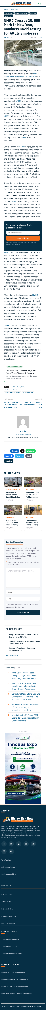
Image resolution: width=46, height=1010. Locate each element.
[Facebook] (4, 844)
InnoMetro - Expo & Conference (13, 972)
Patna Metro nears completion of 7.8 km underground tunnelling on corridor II (25, 707)
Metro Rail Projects (21, 13)
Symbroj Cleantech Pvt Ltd (11, 953)
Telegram (19, 456)
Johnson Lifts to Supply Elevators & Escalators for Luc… (22, 649)
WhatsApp (30, 451)
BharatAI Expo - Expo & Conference (14, 986)
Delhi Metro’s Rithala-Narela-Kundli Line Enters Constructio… (24, 643)
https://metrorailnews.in (23, 434)
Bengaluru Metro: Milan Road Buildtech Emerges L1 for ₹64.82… (23, 636)
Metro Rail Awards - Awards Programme (16, 993)
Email (29, 456)
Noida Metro (8, 16)
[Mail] (26, 844)
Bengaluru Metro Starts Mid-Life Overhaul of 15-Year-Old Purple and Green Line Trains (26, 697)
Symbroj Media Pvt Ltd (10, 939)
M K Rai (6, 37)
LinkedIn (15, 451)
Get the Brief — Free (23, 238)
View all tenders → (13, 656)
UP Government (28, 392)
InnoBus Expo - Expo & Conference (14, 979)
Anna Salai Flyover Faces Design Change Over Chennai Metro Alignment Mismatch (25, 676)
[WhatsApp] (4, 851)
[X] (33, 844)
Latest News (14, 9)
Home (6, 9)
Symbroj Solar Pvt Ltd (9, 946)
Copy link (8, 461)
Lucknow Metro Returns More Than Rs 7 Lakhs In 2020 (33, 404)
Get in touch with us (8, 874)
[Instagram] (11, 844)
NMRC (18, 101)
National (33, 13)
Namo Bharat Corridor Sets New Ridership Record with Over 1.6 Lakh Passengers (24, 686)
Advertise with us (8, 867)
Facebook (8, 456)
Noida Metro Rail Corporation (14, 390)
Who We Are (6, 860)
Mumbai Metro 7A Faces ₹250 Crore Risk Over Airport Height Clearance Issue (25, 718)
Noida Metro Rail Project (12, 392)
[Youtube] (11, 851)
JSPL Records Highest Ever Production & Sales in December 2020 (13, 404)
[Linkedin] (18, 844)
